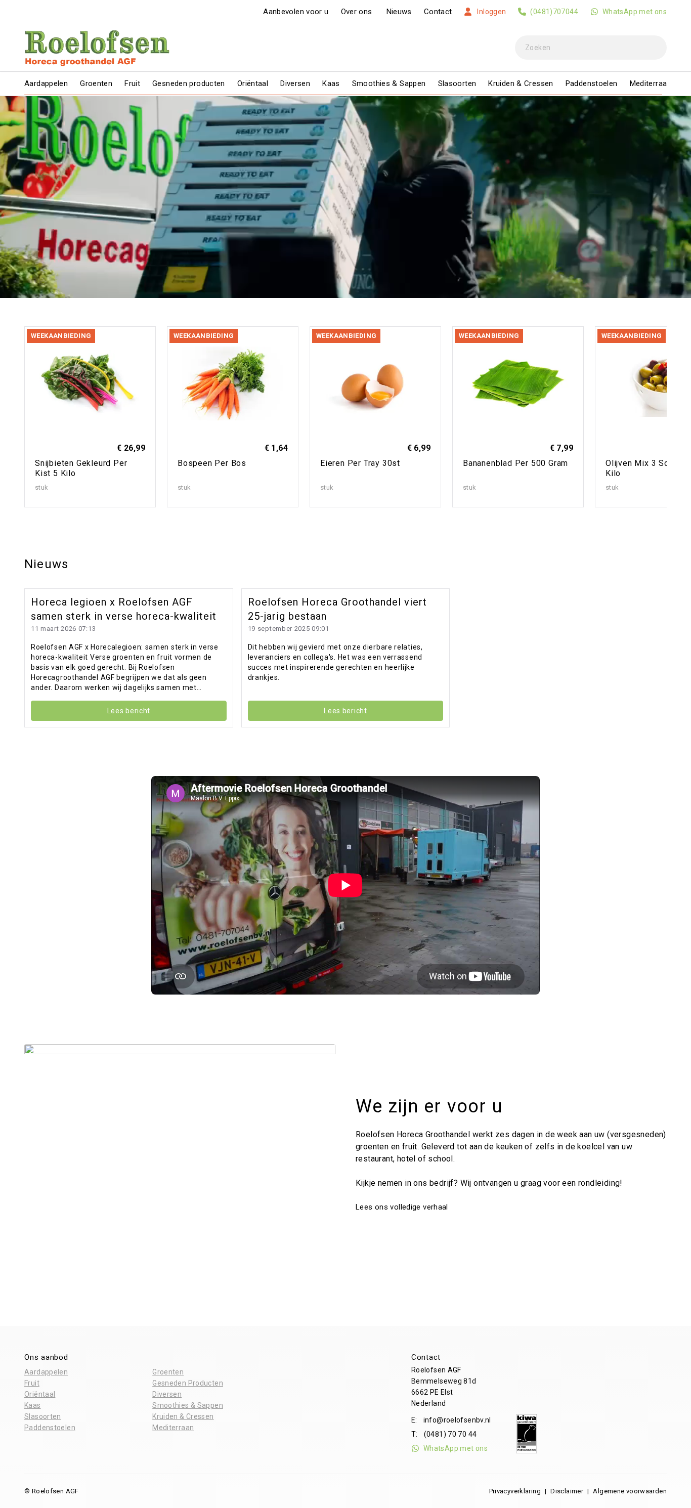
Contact (438, 11)
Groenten (96, 83)
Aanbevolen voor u (295, 11)
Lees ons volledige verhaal (403, 1207)
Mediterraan (650, 83)
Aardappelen (46, 83)
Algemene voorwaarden (630, 1491)
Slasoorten (457, 83)
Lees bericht (128, 711)
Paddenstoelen (592, 83)
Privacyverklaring (515, 1491)
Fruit (132, 83)
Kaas (331, 83)
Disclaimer (566, 1491)
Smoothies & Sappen (389, 83)
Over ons (356, 11)
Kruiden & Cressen (520, 83)
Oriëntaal (252, 83)
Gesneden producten (188, 83)
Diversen (295, 83)
